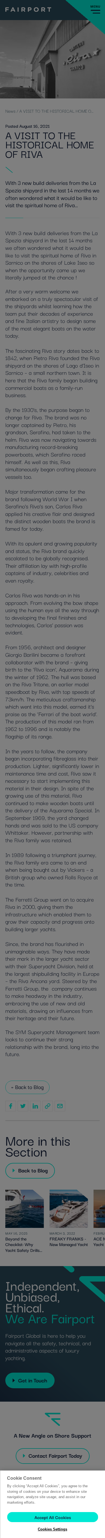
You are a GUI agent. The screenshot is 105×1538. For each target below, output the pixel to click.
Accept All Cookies (52, 1517)
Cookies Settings (52, 1529)
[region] (52, 1504)
